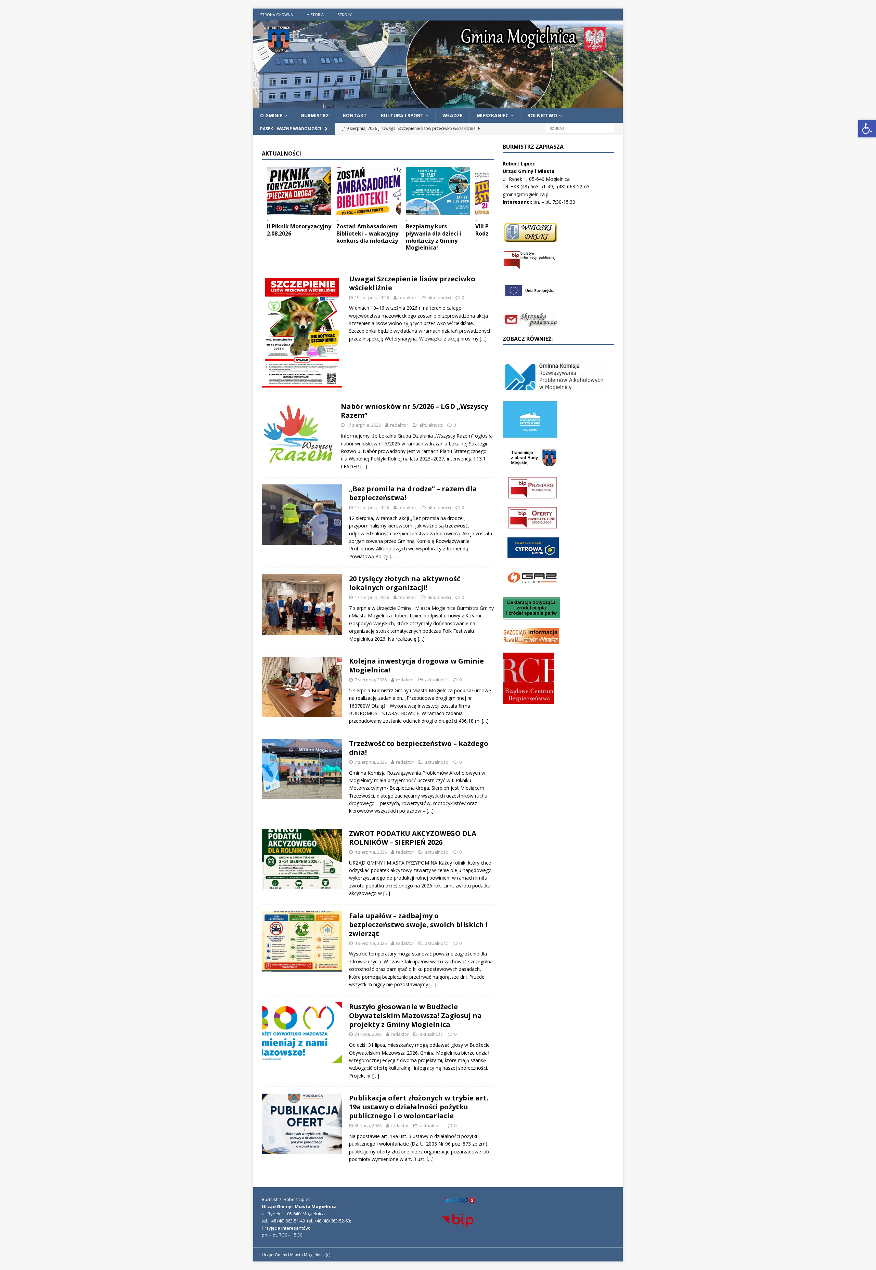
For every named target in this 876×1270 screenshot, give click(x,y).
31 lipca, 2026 (368, 1034)
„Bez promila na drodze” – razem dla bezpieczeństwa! (413, 493)
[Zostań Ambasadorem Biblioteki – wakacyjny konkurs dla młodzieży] (368, 191)
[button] (867, 128)
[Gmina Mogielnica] (438, 104)
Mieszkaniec (492, 115)
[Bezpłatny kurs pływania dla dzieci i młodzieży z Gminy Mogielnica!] (438, 191)
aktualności (439, 297)
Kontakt (355, 115)
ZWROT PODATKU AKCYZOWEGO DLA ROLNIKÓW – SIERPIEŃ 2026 (412, 838)
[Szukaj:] (580, 128)
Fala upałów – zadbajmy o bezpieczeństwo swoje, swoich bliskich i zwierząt (418, 924)
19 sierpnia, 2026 (372, 297)
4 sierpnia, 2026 (371, 852)
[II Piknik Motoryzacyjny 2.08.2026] (299, 191)
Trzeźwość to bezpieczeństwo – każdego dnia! (418, 748)
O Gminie (271, 115)
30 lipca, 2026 (368, 1125)
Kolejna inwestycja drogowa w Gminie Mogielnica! (416, 665)
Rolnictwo (542, 115)
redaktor (407, 297)
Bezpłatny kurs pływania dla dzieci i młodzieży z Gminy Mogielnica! (433, 237)
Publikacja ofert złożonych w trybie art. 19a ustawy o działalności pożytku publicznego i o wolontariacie (418, 1106)
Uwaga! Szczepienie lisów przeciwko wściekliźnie (412, 283)
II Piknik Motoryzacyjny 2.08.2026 (299, 230)
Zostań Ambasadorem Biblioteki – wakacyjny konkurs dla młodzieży (367, 233)
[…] (483, 338)
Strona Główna (276, 14)
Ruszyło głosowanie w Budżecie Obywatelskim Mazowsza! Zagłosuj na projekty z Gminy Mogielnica (415, 1015)
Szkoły (344, 14)
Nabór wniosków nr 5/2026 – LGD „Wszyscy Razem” (414, 411)
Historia (315, 14)
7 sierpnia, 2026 (371, 680)
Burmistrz (315, 115)
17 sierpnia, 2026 (363, 425)
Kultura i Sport (402, 115)
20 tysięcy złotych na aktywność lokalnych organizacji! (404, 583)
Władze (452, 115)
